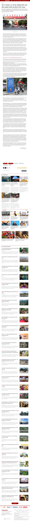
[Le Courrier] (10, 507)
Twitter (5, 168)
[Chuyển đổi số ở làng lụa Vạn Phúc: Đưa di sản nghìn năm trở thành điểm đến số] (24, 498)
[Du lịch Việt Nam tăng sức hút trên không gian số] (24, 277)
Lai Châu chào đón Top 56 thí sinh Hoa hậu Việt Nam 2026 (10, 479)
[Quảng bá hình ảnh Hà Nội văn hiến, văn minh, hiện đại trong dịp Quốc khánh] (24, 489)
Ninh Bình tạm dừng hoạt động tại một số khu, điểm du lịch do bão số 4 (10, 428)
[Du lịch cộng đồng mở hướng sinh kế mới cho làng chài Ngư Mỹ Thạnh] (24, 421)
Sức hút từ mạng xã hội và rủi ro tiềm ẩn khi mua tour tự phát (9, 436)
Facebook (3, 168)
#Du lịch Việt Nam (11, 163)
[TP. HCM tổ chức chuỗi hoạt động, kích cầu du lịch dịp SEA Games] (24, 179)
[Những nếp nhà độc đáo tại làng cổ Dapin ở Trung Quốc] (24, 302)
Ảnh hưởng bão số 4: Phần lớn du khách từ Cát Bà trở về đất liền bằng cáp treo (10, 402)
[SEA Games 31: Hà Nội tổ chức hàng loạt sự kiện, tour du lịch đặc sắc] (15, 195)
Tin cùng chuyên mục (7, 246)
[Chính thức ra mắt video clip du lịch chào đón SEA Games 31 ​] (6, 179)
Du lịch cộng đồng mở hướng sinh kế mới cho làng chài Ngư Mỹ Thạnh (10, 419)
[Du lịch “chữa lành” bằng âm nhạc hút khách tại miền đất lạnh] (24, 328)
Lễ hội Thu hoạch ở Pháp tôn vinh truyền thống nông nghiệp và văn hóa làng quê (10, 352)
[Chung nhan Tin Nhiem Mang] (7, 519)
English (14, 0)
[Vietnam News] (5, 507)
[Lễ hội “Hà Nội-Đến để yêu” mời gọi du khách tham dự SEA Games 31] (6, 195)
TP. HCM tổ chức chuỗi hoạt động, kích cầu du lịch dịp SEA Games (23, 184)
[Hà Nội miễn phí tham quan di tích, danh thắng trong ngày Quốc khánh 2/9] (24, 251)
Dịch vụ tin (20, 511)
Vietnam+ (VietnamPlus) (7, 0)
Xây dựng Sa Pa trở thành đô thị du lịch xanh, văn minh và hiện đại (10, 394)
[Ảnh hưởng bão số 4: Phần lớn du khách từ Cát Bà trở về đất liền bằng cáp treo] (24, 404)
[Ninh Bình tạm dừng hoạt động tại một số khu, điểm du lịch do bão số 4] (24, 430)
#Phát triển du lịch (21, 163)
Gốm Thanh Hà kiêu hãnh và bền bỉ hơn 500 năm (10, 385)
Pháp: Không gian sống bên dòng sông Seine (10, 292)
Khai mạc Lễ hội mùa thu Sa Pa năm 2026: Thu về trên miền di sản (10, 377)
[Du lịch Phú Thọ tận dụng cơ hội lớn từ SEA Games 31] (15, 179)
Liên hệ (26, 511)
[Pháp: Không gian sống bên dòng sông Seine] (24, 294)
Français (17, 0)
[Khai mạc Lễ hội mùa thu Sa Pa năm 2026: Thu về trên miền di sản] (24, 379)
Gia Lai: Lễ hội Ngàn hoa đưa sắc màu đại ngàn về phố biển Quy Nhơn (10, 470)
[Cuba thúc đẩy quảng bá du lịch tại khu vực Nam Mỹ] (24, 370)
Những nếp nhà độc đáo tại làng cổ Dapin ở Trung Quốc (9, 301)
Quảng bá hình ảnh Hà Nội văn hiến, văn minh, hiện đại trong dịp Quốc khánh (10, 487)
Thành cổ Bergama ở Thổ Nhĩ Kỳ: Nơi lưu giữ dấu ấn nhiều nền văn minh (10, 360)
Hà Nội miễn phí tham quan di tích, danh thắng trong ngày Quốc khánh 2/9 (10, 249)
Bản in (7, 168)
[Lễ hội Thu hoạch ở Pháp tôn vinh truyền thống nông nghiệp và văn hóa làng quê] (24, 353)
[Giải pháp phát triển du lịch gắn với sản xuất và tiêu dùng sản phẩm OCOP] (24, 464)
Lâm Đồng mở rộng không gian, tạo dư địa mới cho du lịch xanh (10, 267)
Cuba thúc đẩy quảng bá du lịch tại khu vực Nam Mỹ (9, 369)
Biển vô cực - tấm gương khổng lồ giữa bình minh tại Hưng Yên (9, 335)
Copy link (9, 168)
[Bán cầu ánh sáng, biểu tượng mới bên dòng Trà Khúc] (24, 285)
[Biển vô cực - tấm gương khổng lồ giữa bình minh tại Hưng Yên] (24, 336)
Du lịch (3, 2)
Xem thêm (15, 503)
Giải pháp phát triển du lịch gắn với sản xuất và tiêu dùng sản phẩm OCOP (10, 462)
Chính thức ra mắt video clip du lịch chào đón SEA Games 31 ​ (6, 184)
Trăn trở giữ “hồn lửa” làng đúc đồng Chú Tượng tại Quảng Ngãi (9, 343)
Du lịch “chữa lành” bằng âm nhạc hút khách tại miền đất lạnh (10, 326)
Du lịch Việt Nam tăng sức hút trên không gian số (10, 275)
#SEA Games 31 (5, 163)
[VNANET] (22, 507)
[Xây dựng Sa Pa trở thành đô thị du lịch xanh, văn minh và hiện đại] (24, 396)
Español (19, 0)
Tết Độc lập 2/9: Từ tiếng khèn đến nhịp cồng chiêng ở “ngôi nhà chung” (10, 309)
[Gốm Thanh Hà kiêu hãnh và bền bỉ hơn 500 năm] (24, 387)
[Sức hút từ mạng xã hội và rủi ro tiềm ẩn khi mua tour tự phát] (24, 438)
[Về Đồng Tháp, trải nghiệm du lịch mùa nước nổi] (24, 259)
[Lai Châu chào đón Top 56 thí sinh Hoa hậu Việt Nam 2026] (24, 481)
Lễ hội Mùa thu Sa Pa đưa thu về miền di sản (10, 453)
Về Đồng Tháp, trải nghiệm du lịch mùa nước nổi (10, 257)
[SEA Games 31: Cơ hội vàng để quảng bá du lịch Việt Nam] (12, 57)
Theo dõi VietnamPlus (19, 167)
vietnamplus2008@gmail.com (19, 517)
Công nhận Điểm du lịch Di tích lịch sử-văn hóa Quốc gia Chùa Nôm (10, 411)
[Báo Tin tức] (26, 507)
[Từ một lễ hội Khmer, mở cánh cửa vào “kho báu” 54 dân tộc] (24, 319)
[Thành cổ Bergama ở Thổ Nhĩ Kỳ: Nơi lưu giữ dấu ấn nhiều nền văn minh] (24, 362)
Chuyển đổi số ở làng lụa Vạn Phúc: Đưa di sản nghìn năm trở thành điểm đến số (10, 496)
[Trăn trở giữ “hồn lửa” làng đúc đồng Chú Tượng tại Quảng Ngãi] (24, 345)
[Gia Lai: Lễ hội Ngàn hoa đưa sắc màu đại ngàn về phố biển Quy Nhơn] (24, 472)
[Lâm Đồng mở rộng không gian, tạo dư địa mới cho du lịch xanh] (24, 268)
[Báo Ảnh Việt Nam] (15, 507)
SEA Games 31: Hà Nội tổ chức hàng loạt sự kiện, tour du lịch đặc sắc (15, 200)
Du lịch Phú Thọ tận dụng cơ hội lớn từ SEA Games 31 (14, 184)
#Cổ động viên (16, 163)
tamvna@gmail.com (16, 515)
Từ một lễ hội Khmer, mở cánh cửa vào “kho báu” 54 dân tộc (9, 318)
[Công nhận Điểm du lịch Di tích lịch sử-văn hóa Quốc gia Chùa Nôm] (24, 413)
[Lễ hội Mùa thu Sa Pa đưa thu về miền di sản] (24, 455)
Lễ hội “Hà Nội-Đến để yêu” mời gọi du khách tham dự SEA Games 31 (6, 200)
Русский (23, 0)
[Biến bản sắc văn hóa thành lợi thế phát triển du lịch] (24, 447)
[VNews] (18, 507)
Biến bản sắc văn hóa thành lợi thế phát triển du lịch (10, 445)
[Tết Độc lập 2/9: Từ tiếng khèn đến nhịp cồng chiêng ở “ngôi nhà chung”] (24, 311)
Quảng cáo (23, 511)
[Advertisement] (15, 155)
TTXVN (17, 511)
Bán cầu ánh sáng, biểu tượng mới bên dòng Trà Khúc (10, 284)
